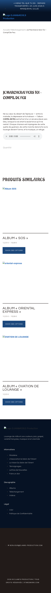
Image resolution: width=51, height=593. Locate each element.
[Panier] (46, 17)
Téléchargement (18, 30)
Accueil (6, 30)
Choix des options (14, 250)
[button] (31, 17)
